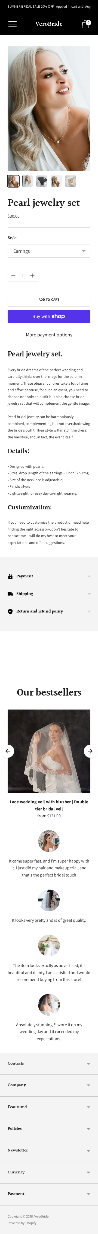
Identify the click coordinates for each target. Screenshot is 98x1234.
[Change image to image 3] (41, 181)
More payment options (49, 334)
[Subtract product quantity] (13, 275)
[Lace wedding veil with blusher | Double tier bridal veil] (49, 751)
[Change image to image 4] (56, 181)
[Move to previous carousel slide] (7, 683)
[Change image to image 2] (27, 181)
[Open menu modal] (12, 24)
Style (12, 238)
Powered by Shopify (22, 1223)
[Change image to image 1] (13, 181)
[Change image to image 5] (70, 181)
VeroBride (41, 1216)
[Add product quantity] (32, 275)
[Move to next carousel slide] (90, 683)
